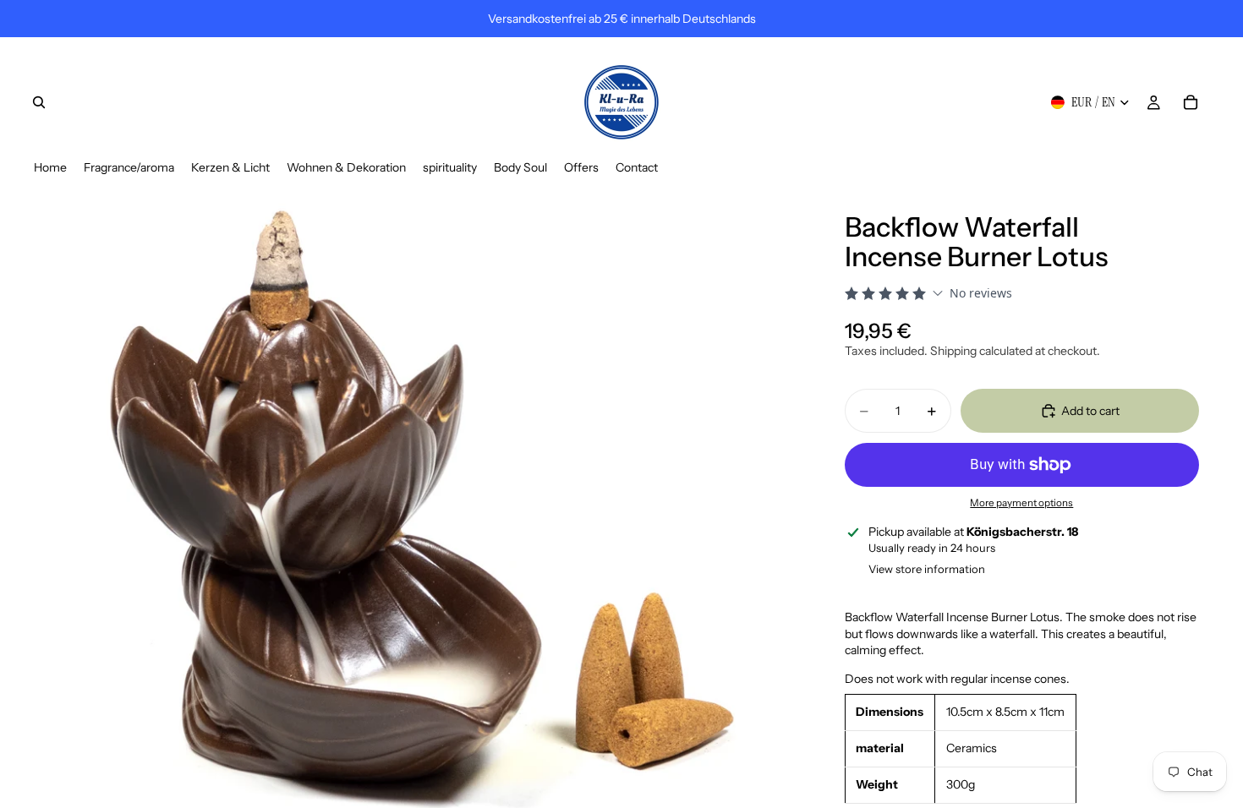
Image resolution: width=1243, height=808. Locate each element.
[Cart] (1190, 102)
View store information (926, 569)
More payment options (1021, 503)
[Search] (38, 102)
